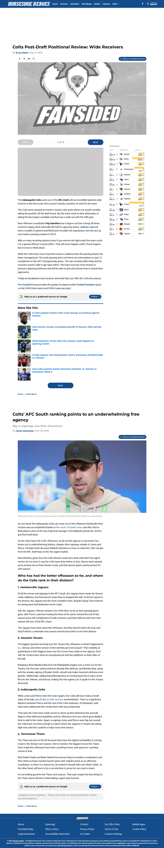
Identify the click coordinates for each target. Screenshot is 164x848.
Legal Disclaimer (26, 834)
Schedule (74, 4)
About (21, 824)
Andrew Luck (87, 227)
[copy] (33, 58)
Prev (25, 142)
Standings (87, 4)
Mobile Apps (138, 824)
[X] (148, 4)
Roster (97, 4)
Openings (50, 824)
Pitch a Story (51, 829)
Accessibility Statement (57, 834)
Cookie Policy (139, 829)
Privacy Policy (87, 829)
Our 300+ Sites (112, 824)
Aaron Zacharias (25, 431)
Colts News (31, 394)
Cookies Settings (113, 834)
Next (95, 142)
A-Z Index (85, 834)
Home (20, 394)
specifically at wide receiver (49, 699)
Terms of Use (111, 829)
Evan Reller (22, 52)
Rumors (64, 4)
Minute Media (18, 841)
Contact (84, 824)
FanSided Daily (25, 829)
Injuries (106, 4)
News (55, 4)
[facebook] (142, 4)
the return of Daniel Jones (69, 527)
